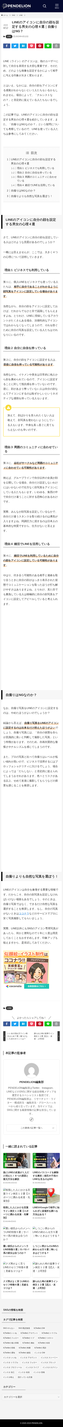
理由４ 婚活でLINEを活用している (36, 185)
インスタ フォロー (29, 1362)
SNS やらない (9, 1328)
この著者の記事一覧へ (31, 1128)
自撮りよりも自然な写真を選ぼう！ (32, 196)
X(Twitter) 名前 (44, 1343)
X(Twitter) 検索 (25, 1348)
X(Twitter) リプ (28, 1338)
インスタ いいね (9, 1358)
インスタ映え (8, 1377)
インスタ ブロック (48, 1362)
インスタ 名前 (24, 1372)
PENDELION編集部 (31, 1082)
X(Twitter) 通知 (9, 1353)
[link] (31, 1119)
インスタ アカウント (28, 1358)
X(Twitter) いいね (10, 1333)
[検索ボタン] (45, 6)
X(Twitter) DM (39, 1328)
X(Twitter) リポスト (46, 1338)
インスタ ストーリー (49, 1358)
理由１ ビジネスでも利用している (35, 168)
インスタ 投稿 (39, 1372)
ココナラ (24, 913)
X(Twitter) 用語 (40, 1348)
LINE (9, 36)
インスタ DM (39, 1353)
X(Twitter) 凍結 (28, 1343)
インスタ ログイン (50, 1367)
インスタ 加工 (9, 1372)
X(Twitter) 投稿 (9, 1348)
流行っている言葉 (25, 1377)
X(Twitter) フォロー (11, 1338)
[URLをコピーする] (56, 46)
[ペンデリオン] (16, 6)
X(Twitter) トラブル (49, 1333)
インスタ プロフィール (12, 1367)
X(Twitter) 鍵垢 (25, 1353)
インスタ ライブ (32, 1367)
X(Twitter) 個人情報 (11, 1343)
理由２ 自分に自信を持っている (34, 172)
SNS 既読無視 (24, 1328)
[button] (6, 46)
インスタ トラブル (10, 1362)
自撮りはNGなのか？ (23, 190)
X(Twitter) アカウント (29, 1333)
